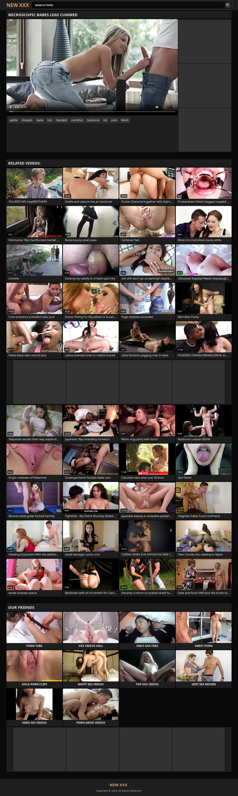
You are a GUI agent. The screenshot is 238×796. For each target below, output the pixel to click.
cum (114, 120)
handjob (61, 120)
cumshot (77, 120)
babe (40, 120)
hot (49, 120)
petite (14, 120)
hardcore (93, 120)
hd (105, 120)
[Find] (228, 5)
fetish (125, 120)
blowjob (27, 120)
